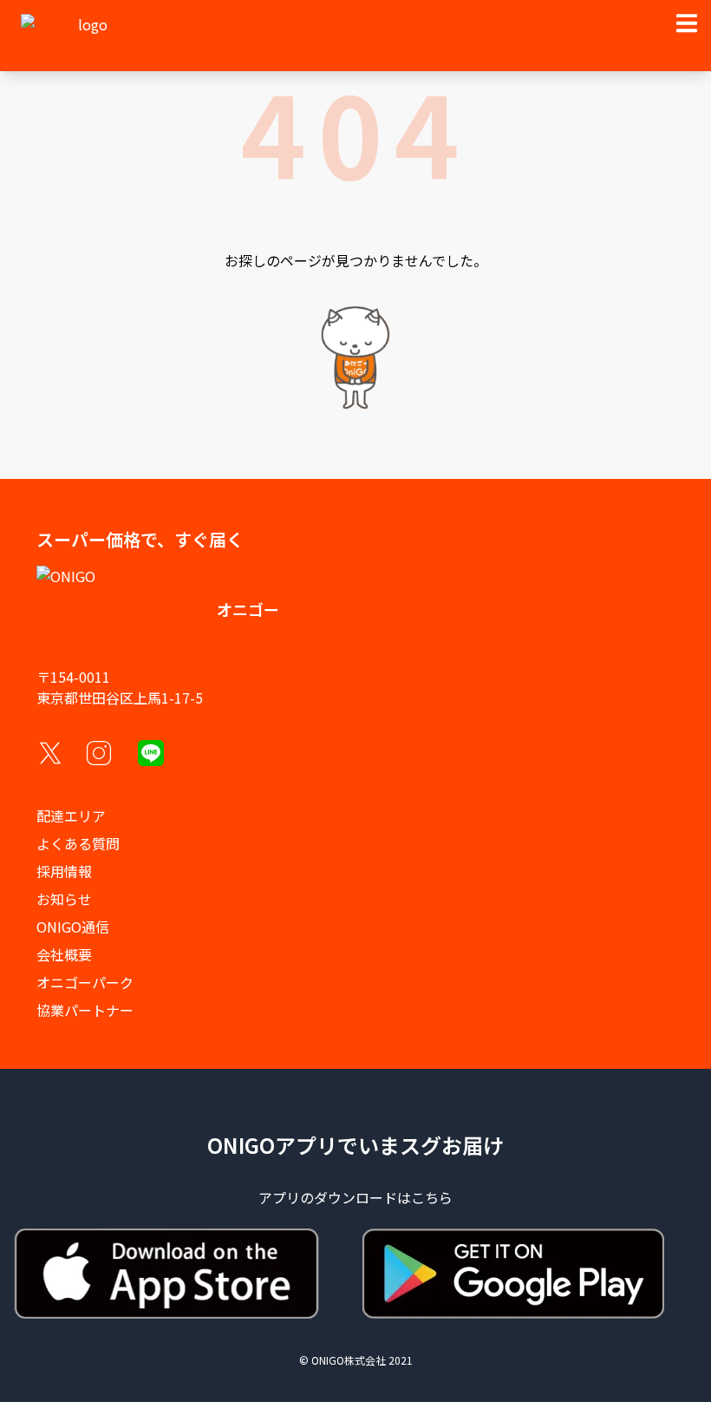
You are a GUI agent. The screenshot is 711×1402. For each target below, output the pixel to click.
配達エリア (71, 815)
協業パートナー (85, 1009)
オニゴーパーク (85, 982)
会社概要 (64, 954)
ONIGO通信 (72, 926)
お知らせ (64, 898)
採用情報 (64, 871)
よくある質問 (78, 843)
